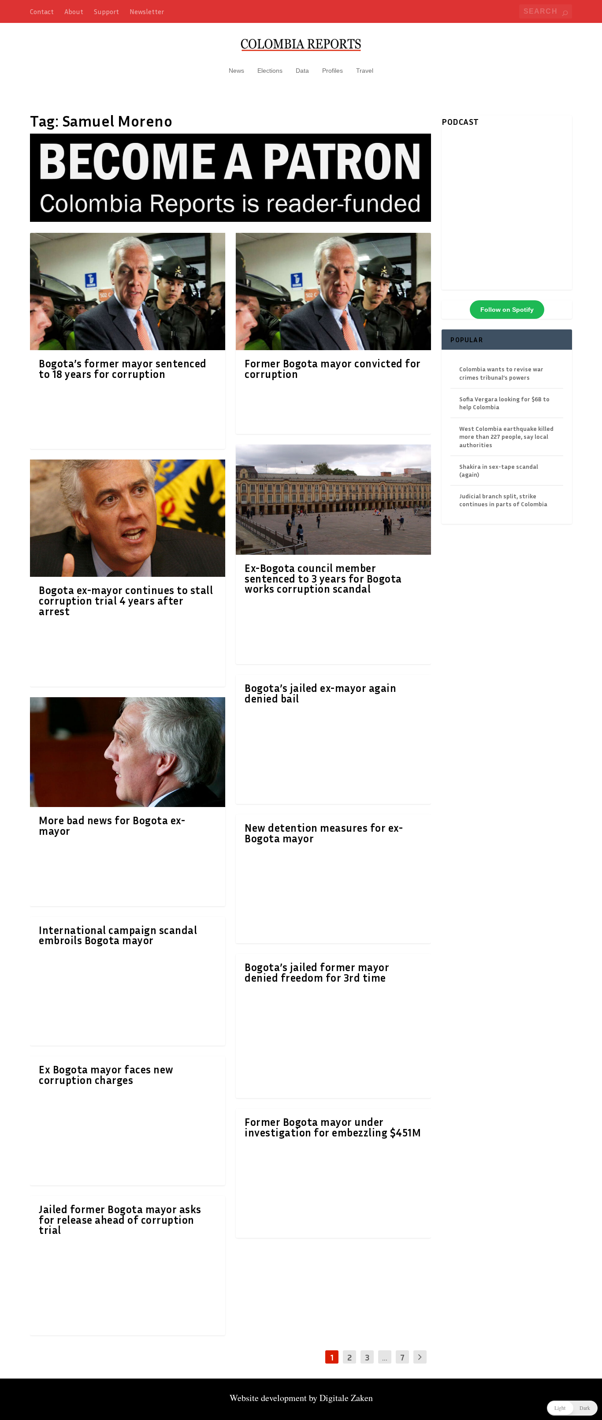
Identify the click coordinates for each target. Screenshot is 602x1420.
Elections (269, 70)
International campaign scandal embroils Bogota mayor (118, 935)
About (73, 11)
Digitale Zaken (346, 1398)
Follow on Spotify (507, 309)
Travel (364, 70)
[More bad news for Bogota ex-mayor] (127, 752)
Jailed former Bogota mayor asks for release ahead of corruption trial (120, 1220)
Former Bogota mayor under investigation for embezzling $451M (333, 1127)
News (236, 70)
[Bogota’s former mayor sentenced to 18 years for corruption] (127, 291)
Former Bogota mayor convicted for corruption (333, 368)
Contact (42, 11)
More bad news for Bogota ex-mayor (112, 825)
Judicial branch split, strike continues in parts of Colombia (503, 500)
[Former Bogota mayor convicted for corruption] (333, 291)
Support (106, 11)
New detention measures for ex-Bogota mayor (324, 833)
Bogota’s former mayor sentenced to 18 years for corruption (123, 368)
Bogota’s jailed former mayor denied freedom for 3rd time (317, 972)
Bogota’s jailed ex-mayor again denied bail (320, 693)
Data (302, 70)
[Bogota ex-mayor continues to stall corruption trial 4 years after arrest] (127, 518)
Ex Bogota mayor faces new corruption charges (106, 1074)
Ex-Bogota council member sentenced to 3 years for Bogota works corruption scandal (323, 578)
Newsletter (147, 11)
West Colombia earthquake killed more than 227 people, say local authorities (506, 436)
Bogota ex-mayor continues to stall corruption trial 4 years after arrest (126, 600)
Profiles (332, 70)
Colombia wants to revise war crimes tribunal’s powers (501, 373)
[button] (572, 1408)
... (384, 1357)
